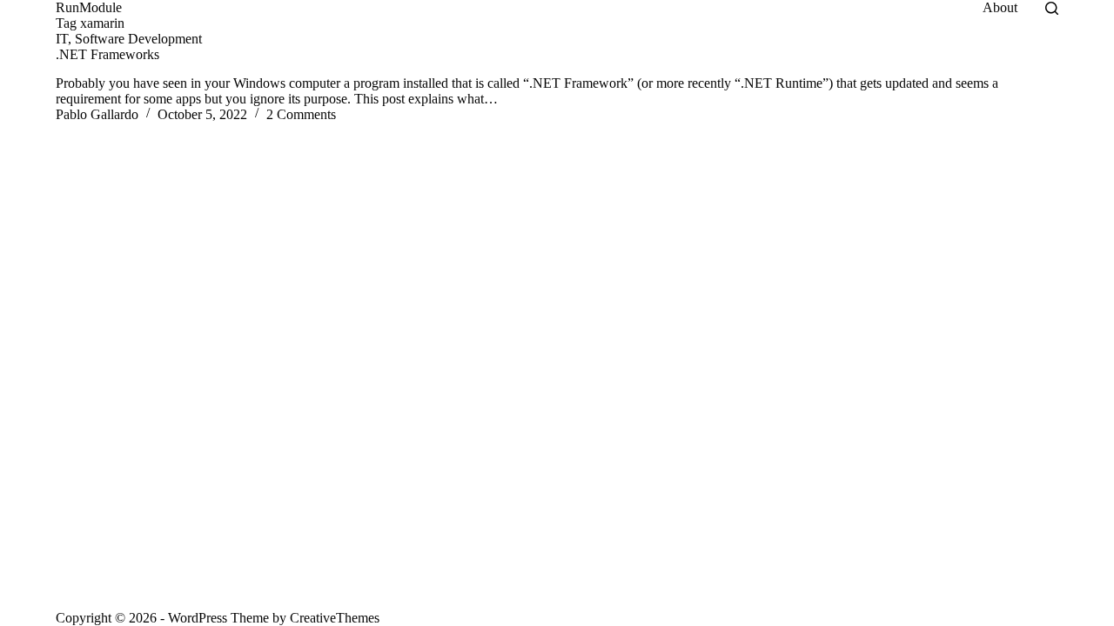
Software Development (138, 38)
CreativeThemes (334, 617)
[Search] (1051, 8)
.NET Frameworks (107, 54)
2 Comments (301, 114)
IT (62, 38)
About (1000, 7)
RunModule (89, 7)
